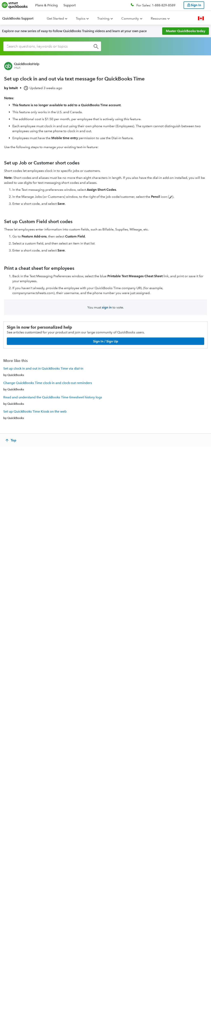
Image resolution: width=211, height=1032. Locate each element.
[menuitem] (20, 18)
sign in (107, 307)
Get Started (55, 18)
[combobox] (52, 46)
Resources (158, 18)
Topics (80, 18)
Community (130, 18)
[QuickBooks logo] (14, 5)
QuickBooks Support (17, 18)
